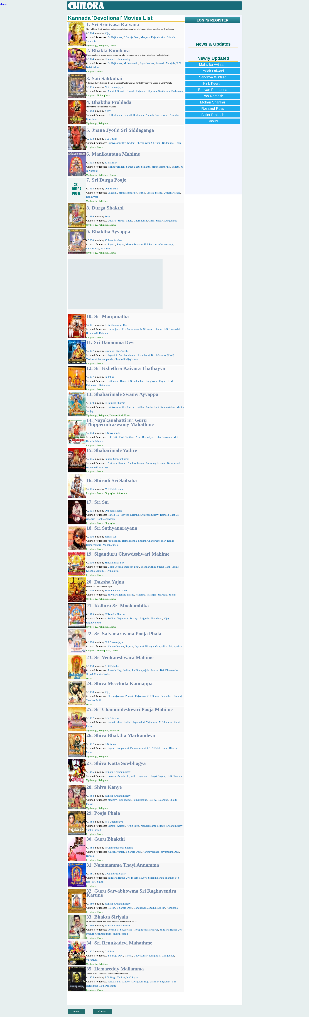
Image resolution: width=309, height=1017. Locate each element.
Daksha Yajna (109, 582)
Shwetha (162, 594)
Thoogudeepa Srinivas (145, 929)
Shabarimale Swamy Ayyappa (126, 394)
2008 (91, 138)
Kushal (122, 463)
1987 (91, 718)
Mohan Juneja (111, 544)
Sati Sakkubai (107, 78)
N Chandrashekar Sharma (119, 847)
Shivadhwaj (143, 142)
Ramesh (160, 63)
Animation (121, 493)
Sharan (158, 329)
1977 (91, 951)
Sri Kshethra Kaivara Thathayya (129, 368)
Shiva (111, 594)
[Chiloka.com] (86, 5)
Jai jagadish (114, 540)
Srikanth (145, 166)
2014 (91, 433)
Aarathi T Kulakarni (107, 570)
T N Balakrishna (158, 748)
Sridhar (131, 142)
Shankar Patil (93, 700)
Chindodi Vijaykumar (126, 359)
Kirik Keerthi (212, 83)
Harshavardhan (151, 851)
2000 (91, 240)
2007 (91, 351)
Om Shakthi (111, 188)
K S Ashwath (124, 929)
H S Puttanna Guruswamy (158, 244)
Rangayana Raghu (156, 381)
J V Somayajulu (140, 670)
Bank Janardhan (106, 518)
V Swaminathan (113, 240)
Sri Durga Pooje (109, 180)
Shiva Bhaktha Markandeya (124, 735)
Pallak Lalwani (213, 71)
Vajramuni (123, 618)
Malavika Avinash (212, 65)
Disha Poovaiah (163, 437)
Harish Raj (113, 514)
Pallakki (109, 376)
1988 (91, 666)
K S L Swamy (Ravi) (162, 355)
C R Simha (153, 696)
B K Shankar (175, 776)
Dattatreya (104, 385)
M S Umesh (146, 329)
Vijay (108, 33)
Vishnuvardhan (116, 166)
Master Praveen (134, 244)
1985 (91, 87)
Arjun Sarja (133, 825)
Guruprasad (173, 463)
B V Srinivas (112, 718)
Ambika (174, 115)
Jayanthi (112, 355)
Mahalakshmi (148, 825)
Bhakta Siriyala (111, 917)
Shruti (141, 192)
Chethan (156, 142)
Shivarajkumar (116, 696)
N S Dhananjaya (114, 87)
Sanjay (120, 244)
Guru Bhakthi (109, 839)
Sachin (172, 594)
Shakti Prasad (93, 829)
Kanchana (91, 119)
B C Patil (112, 437)
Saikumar (113, 381)
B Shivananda (112, 433)
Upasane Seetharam (159, 91)
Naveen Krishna (130, 514)
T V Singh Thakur (115, 977)
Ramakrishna (167, 407)
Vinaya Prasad (154, 192)
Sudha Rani (152, 407)
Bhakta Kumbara (111, 50)
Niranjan (151, 594)
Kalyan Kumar (116, 646)
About (76, 1011)
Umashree (156, 618)
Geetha (131, 407)
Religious (103, 45)
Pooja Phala (107, 813)
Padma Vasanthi (139, 748)
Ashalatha (172, 907)
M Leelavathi (131, 63)
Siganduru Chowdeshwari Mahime (131, 554)
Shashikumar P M (114, 562)
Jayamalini (139, 722)
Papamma (110, 985)
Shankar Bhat (148, 566)
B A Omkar (111, 138)
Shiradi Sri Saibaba (115, 480)
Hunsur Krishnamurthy (118, 59)
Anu (176, 851)
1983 (91, 110)
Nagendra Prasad (124, 594)
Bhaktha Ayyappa (111, 231)
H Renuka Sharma (115, 402)
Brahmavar (177, 91)
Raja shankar (158, 37)
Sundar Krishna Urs (119, 877)
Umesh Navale (172, 192)
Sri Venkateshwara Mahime (123, 657)
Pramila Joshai (102, 674)
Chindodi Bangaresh (116, 351)
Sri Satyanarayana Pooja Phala (127, 633)
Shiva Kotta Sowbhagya (120, 763)
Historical (114, 730)
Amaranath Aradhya (97, 467)
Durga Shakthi (108, 208)
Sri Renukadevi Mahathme (123, 943)
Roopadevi (123, 748)
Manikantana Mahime (116, 154)
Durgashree (170, 220)
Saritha (164, 115)
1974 (91, 33)
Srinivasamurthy (117, 142)
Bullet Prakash (212, 115)
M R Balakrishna (114, 489)
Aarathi (112, 91)
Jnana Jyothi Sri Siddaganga (123, 130)
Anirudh (112, 463)
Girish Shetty (155, 220)
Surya (108, 216)
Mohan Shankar (212, 102)
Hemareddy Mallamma (119, 969)
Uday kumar (141, 955)
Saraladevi (166, 696)
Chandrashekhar (156, 540)
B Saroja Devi (131, 37)
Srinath (171, 37)
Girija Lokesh (115, 566)
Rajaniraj (105, 248)
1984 (91, 795)
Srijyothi (144, 618)
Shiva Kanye (108, 787)
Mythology (91, 45)
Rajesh (111, 244)
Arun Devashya (144, 437)
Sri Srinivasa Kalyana (115, 24)
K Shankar (111, 162)
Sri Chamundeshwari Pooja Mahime (133, 709)
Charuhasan (140, 220)
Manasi (99, 441)
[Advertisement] (115, 284)
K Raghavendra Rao (116, 325)
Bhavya (134, 618)
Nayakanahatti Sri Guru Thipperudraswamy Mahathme (120, 422)
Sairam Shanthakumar (117, 458)
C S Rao (109, 951)
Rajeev (152, 799)
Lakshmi (112, 192)
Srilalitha (153, 877)
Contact (102, 1011)
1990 (91, 402)
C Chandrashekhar (115, 873)
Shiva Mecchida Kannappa (123, 683)
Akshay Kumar (136, 463)
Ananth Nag (152, 115)
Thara (178, 142)
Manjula (145, 37)
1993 (91, 162)
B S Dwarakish (172, 329)
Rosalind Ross (212, 108)
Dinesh (130, 91)
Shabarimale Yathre (115, 450)
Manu (89, 752)
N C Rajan (132, 977)
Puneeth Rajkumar (134, 115)
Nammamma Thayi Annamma (126, 865)
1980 (91, 903)
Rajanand (141, 91)
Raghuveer (92, 196)
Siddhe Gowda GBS (116, 590)
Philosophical (103, 95)
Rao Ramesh (212, 96)
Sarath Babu (133, 166)
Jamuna (151, 907)
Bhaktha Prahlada (111, 102)
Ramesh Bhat (167, 514)
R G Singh (98, 881)
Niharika (140, 594)
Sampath (91, 41)
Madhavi (112, 799)
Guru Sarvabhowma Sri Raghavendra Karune (131, 893)
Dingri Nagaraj (158, 776)
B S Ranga (111, 744)
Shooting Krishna (156, 463)
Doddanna (168, 142)
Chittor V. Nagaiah (132, 981)
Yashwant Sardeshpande (99, 359)
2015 (91, 458)
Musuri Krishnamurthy (170, 825)
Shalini (142, 540)
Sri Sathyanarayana (115, 528)
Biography (110, 493)
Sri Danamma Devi (114, 342)
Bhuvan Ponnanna (212, 90)
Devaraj (112, 220)
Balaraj (178, 696)
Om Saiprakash (113, 510)
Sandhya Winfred (212, 77)
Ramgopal (154, 955)
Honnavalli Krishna (97, 333)
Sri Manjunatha (111, 316)
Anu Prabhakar (126, 355)
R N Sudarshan (130, 329)
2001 (91, 325)
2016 (91, 536)
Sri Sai (101, 502)
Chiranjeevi (114, 329)
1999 (91, 216)
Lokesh (112, 776)
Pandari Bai (157, 670)
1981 (91, 873)
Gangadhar (161, 646)
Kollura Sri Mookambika (121, 605)
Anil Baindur (112, 666)
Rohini (127, 722)
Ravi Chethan (126, 437)
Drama (112, 45)
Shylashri (165, 981)
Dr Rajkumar (115, 37)
